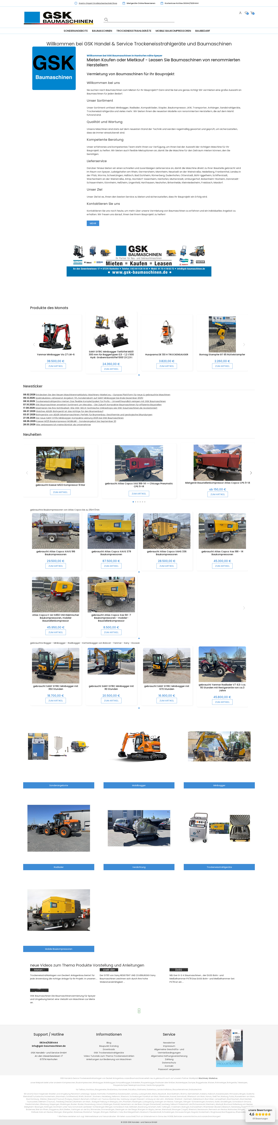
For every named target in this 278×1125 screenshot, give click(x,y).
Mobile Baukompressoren (173, 31)
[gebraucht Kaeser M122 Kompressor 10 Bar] (60, 482)
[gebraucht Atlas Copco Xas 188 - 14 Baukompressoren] (222, 548)
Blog (109, 1042)
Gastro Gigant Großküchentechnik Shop (98, 3)
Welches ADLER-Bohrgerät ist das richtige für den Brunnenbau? (69, 411)
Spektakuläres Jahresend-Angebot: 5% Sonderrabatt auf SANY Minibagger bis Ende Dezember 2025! (89, 397)
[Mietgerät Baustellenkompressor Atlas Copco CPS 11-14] (218, 479)
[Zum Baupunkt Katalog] (229, 1066)
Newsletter (169, 1042)
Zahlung (169, 1059)
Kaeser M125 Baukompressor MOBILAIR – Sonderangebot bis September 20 (76, 421)
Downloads (109, 1049)
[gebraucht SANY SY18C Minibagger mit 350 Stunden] (55, 682)
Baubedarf (202, 31)
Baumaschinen (102, 31)
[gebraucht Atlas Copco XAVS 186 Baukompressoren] (55, 548)
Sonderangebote (76, 31)
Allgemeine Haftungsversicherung (169, 1055)
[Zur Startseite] (59, 26)
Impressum (169, 1045)
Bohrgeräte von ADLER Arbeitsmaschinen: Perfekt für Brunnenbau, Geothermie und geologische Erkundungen (94, 414)
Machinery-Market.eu (208, 1078)
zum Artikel (56, 366)
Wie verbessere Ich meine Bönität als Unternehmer (63, 424)
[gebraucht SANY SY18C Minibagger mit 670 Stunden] (166, 682)
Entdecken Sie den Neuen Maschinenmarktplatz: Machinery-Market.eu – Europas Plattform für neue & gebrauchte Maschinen (103, 394)
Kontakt (169, 1065)
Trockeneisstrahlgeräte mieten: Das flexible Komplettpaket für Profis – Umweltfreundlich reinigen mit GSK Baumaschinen (101, 401)
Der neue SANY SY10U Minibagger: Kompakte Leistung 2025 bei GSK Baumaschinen (80, 417)
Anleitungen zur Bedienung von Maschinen (108, 1059)
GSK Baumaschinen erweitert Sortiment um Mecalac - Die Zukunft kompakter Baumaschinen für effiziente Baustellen (98, 404)
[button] (139, 375)
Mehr (93, 223)
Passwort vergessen (169, 1069)
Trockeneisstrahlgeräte (133, 31)
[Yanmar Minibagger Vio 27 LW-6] (56, 351)
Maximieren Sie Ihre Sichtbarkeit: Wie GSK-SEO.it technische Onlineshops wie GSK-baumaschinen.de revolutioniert (96, 407)
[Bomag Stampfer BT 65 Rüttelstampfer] (222, 351)
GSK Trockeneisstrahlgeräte (109, 1052)
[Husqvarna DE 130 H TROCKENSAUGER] (166, 347)
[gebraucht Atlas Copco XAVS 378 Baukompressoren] (111, 548)
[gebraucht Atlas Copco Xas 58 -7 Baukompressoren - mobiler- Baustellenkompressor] (111, 611)
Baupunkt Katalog (109, 1045)
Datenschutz (169, 1062)
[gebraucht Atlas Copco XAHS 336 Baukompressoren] (166, 548)
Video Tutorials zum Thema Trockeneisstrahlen (109, 1055)
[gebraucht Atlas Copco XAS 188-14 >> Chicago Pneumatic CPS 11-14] (139, 480)
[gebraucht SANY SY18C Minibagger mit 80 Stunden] (111, 673)
